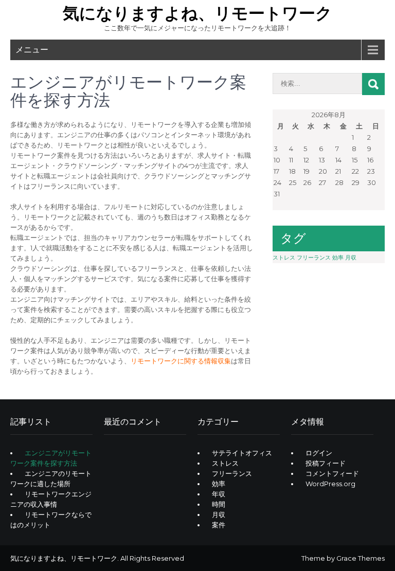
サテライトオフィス (242, 453)
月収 (350, 257)
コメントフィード (332, 473)
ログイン (319, 453)
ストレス (284, 257)
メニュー (31, 49)
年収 (218, 494)
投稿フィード (326, 463)
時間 (218, 504)
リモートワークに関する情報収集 (181, 361)
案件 (218, 525)
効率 (338, 257)
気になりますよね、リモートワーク (197, 13)
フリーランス (314, 257)
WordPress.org (330, 484)
